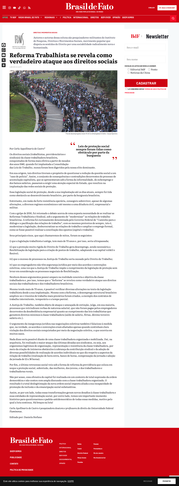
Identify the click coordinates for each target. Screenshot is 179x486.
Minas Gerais (81, 458)
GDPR (71, 481)
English (152, 8)
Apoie (5, 17)
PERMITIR (167, 481)
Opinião (116, 17)
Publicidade (16, 457)
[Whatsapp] (24, 7)
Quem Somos (128, 17)
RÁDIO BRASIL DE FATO (28, 17)
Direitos (94, 17)
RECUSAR (147, 481)
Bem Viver (105, 17)
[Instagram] (9, 7)
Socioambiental (65, 459)
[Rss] (29, 7)
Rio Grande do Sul (99, 458)
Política (67, 17)
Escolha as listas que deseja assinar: (140, 66)
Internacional (81, 17)
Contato (14, 464)
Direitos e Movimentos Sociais (45, 32)
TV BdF (13, 17)
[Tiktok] (19, 7)
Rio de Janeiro (98, 453)
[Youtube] (14, 7)
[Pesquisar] (173, 18)
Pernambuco (98, 448)
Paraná (96, 444)
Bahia (79, 444)
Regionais (50, 17)
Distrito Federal (82, 453)
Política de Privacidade (21, 470)
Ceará (79, 448)
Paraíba (80, 462)
